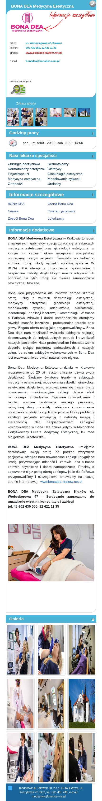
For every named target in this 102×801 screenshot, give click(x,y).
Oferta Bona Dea (60, 204)
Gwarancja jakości (61, 211)
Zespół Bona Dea (21, 218)
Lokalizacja (56, 218)
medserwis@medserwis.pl (49, 796)
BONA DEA (16, 204)
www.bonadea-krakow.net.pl (44, 52)
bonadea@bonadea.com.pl (43, 61)
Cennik (13, 211)
